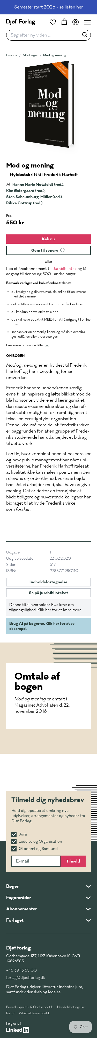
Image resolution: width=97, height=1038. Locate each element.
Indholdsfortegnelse (48, 582)
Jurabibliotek (65, 268)
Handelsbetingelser (71, 1007)
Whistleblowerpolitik (34, 1013)
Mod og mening (54, 55)
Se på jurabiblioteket (48, 592)
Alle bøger (30, 55)
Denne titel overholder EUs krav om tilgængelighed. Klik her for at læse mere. (45, 607)
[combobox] (44, 35)
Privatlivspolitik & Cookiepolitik (29, 1007)
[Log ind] (75, 22)
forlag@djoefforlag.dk (25, 977)
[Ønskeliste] (53, 22)
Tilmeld (73, 861)
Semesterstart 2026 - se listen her (48, 7)
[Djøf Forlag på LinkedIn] (17, 1030)
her (47, 345)
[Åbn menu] (87, 22)
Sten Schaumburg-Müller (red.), (34, 196)
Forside (11, 55)
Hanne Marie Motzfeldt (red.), (38, 184)
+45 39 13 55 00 (21, 970)
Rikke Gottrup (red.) (24, 203)
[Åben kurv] (64, 22)
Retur (10, 1013)
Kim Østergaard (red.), (26, 190)
